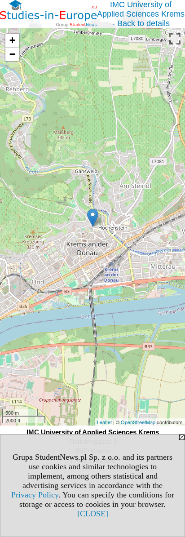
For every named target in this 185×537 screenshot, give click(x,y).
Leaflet (104, 422)
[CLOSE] (92, 513)
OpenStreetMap (138, 422)
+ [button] (12, 40)
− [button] (12, 54)
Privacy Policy (34, 494)
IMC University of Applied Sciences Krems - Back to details (141, 14)
